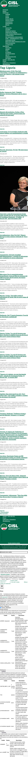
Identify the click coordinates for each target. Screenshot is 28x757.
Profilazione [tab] (3, 670)
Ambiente (7, 14)
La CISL (4, 26)
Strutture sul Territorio (10, 31)
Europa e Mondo (9, 19)
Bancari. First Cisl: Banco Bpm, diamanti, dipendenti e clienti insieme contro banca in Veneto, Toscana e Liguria (14, 477)
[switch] (0, 671)
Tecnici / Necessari (6, 579)
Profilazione (15, 579)
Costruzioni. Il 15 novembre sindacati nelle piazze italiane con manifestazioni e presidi (14, 132)
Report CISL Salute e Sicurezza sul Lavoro (15, 41)
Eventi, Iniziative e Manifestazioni (13, 34)
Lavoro (7, 16)
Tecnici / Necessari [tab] (4, 606)
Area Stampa (6, 46)
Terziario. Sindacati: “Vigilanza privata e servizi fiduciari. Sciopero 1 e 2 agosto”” (13, 414)
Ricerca (4, 11)
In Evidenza (8, 52)
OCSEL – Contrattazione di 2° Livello (14, 38)
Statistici (21, 579)
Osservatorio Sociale (10, 40)
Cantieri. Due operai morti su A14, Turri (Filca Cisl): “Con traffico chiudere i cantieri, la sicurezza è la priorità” (14, 395)
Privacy (4, 61)
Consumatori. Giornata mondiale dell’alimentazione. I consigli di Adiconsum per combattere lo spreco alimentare (14, 256)
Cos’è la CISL (8, 28)
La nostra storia (9, 44)
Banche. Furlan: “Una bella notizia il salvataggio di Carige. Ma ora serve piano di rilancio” (14, 297)
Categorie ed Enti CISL (10, 56)
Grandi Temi (5, 13)
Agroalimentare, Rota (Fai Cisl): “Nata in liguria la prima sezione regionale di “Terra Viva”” (13, 236)
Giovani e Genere (9, 20)
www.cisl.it (4, 597)
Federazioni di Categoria (11, 32)
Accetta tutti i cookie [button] (14, 582)
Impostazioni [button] (3, 580)
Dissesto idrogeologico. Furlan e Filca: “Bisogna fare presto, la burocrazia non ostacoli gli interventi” (12, 113)
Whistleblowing (6, 64)
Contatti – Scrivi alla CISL (9, 59)
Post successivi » (4, 513)
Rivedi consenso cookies (14, 543)
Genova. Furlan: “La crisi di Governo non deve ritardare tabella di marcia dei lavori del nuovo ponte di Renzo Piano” (13, 356)
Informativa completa (5, 574)
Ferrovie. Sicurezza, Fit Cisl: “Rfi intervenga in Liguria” (14, 150)
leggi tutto (2, 89)
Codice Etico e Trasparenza (9, 63)
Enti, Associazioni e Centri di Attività (14, 37)
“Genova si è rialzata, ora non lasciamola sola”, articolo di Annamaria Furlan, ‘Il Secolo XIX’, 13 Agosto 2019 (13, 375)
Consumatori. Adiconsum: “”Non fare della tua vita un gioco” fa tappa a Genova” (13, 496)
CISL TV (7, 55)
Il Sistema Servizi (9, 35)
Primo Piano (8, 47)
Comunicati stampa (10, 53)
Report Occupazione (10, 43)
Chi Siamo (7, 29)
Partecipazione (9, 23)
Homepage (5, 9)
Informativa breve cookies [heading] (6, 552)
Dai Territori (8, 58)
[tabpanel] (14, 639)
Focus (6, 50)
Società (7, 17)
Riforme (7, 25)
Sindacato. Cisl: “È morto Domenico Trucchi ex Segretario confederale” (14, 316)
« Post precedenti (4, 512)
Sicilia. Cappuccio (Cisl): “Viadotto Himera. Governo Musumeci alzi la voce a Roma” (13, 93)
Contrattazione (9, 22)
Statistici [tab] (2, 731)
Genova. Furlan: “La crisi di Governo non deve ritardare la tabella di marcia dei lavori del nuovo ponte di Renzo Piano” (14, 334)
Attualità (7, 49)
